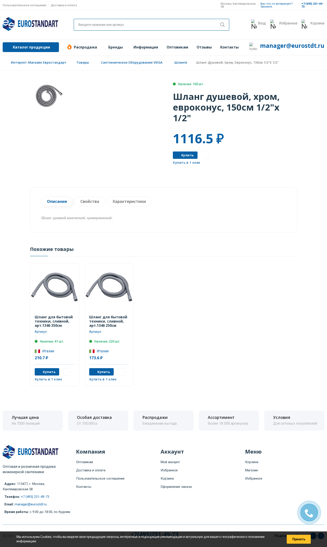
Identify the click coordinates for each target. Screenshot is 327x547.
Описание (57, 201)
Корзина (167, 478)
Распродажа (85, 47)
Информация (145, 47)
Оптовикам (177, 47)
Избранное (169, 470)
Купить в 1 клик (186, 162)
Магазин (251, 470)
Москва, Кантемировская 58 (238, 5)
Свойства (89, 201)
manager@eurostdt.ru (292, 46)
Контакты (229, 47)
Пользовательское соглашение (24, 5)
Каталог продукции (31, 47)
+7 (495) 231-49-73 (35, 497)
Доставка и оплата (64, 5)
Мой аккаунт (170, 462)
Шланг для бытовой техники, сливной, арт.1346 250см (108, 321)
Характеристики (129, 201)
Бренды (115, 47)
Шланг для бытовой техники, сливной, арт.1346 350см (54, 321)
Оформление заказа (176, 487)
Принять (298, 539)
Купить (187, 155)
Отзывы (204, 47)
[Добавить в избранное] (205, 155)
